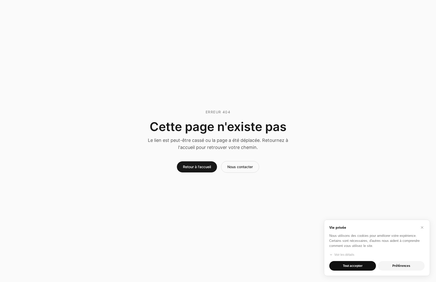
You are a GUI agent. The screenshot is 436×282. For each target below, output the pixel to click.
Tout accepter (353, 266)
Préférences (401, 266)
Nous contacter (240, 167)
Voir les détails (344, 255)
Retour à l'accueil (197, 167)
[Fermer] (422, 227)
